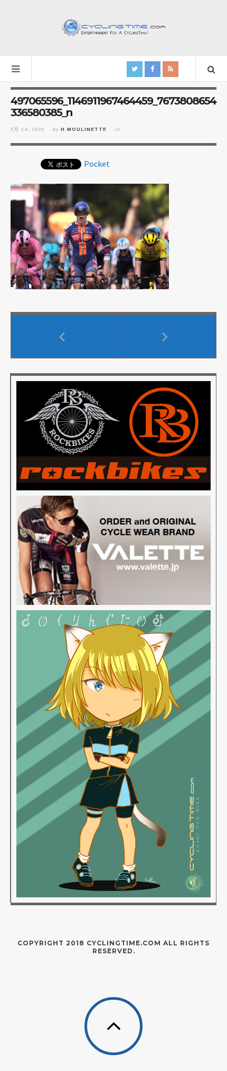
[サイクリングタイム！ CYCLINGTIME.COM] (113, 26)
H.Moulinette (84, 129)
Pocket (97, 163)
